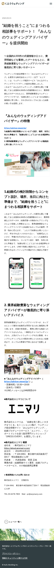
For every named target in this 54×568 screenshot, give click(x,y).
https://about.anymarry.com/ (17, 448)
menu (50, 3)
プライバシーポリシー (11, 553)
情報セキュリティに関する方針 (15, 558)
